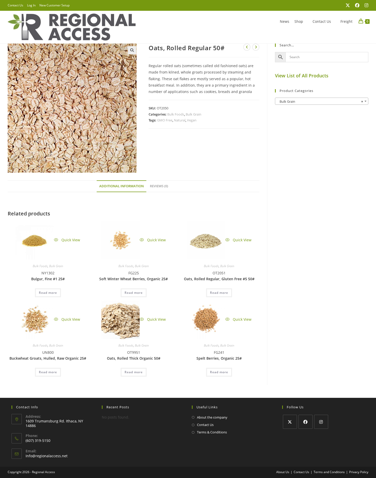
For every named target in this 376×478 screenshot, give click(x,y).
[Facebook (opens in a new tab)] (357, 5)
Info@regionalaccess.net (47, 455)
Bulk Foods (175, 114)
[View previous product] (246, 47)
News (284, 21)
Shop (298, 21)
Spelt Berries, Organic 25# (219, 358)
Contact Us (15, 5)
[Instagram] (321, 422)
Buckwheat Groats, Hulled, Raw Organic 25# (47, 358)
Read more (48, 292)
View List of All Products (301, 75)
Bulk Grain (193, 114)
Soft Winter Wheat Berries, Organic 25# (133, 278)
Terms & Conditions (212, 432)
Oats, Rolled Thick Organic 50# (133, 358)
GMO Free (164, 120)
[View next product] (255, 47)
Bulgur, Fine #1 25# (48, 278)
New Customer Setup (54, 5)
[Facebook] (305, 422)
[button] (132, 50)
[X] (290, 422)
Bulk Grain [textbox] (320, 101)
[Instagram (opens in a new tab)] (365, 5)
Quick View (70, 239)
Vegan (191, 120)
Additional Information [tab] (121, 186)
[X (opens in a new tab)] (347, 5)
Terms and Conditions (329, 472)
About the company (212, 417)
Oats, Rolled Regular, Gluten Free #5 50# (219, 278)
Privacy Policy (358, 472)
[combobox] (321, 101)
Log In (31, 5)
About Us (282, 472)
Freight (346, 21)
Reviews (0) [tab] (159, 186)
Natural (179, 120)
